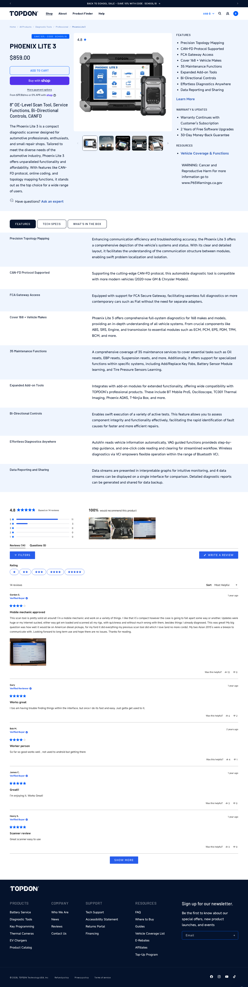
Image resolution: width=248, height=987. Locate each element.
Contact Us (58, 933)
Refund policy (62, 977)
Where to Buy (144, 919)
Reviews (56, 926)
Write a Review (222, 556)
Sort (209, 585)
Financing (92, 933)
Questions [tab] (38, 546)
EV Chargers (18, 941)
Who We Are (59, 912)
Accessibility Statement (102, 919)
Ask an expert (52, 201)
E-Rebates (142, 941)
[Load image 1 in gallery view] (90, 143)
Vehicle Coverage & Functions (205, 153)
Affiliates (141, 947)
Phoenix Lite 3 (79, 26)
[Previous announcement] (10, 3)
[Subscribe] (234, 935)
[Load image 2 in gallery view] (106, 143)
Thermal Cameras (22, 933)
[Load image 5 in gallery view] (156, 143)
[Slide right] (168, 143)
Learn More (185, 99)
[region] (122, 528)
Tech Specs (52, 224)
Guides (140, 926)
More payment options (39, 89)
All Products (26, 26)
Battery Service (20, 912)
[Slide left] (78, 143)
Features (22, 224)
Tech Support (95, 912)
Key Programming (22, 926)
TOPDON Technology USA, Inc (33, 977)
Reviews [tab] (17, 546)
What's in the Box (87, 224)
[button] (49, 13)
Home (13, 26)
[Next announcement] (238, 3)
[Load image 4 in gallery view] (139, 143)
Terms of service (102, 977)
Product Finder (83, 13)
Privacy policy (82, 977)
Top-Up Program (146, 954)
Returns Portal (95, 926)
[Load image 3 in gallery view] (122, 143)
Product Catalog (21, 947)
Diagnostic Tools (43, 26)
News (55, 919)
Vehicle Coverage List (150, 933)
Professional (62, 26)
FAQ (138, 912)
